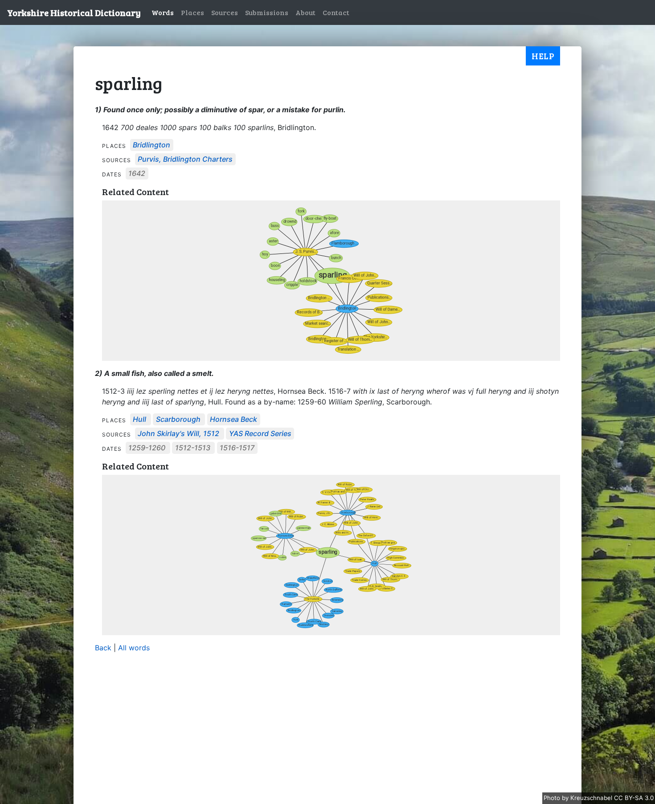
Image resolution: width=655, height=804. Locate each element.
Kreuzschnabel (592, 797)
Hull (139, 419)
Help (543, 55)
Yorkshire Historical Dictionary (74, 12)
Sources (224, 12)
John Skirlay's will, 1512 (178, 433)
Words (162, 12)
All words (134, 647)
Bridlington (151, 145)
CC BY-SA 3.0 (634, 797)
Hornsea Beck (233, 419)
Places (192, 12)
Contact (336, 12)
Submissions (266, 12)
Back (103, 647)
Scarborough (178, 419)
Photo (553, 797)
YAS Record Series (260, 433)
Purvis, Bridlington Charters (185, 159)
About (305, 12)
